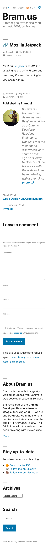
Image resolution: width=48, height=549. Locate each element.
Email (6, 300)
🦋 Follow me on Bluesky (21, 468)
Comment (7, 253)
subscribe (18, 333)
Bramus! (9, 52)
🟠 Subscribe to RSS (18, 465)
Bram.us (20, 16)
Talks (14, 7)
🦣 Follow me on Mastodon (22, 472)
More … (7, 436)
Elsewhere (10, 97)
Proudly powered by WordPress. (24, 542)
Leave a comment (13, 55)
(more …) (28, 182)
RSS (31, 7)
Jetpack (19, 66)
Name (6, 285)
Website (6, 314)
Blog (5, 7)
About (21, 7)
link (21, 97)
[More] (39, 7)
